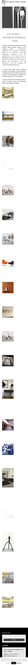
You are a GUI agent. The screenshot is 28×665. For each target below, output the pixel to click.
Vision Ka (8, 91)
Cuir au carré (8, 286)
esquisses (16, 64)
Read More (19, 663)
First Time (8, 237)
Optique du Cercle (8, 576)
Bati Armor (8, 140)
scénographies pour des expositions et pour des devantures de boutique (14, 63)
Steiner (8, 262)
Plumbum (8, 388)
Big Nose (8, 601)
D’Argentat (8, 116)
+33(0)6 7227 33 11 (15, 654)
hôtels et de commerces (10, 52)
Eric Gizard (8, 164)
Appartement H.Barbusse (8, 310)
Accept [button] (13, 663)
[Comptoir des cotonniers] (8, 190)
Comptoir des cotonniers (8, 188)
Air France (8, 423)
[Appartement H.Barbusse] (8, 312)
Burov (8, 476)
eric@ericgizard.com (12, 656)
